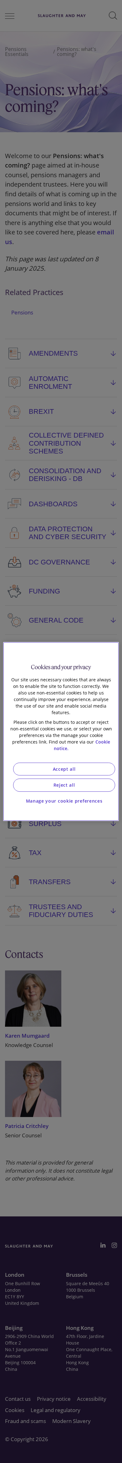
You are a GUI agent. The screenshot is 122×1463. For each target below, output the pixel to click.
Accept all (64, 769)
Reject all (64, 785)
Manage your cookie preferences (64, 801)
